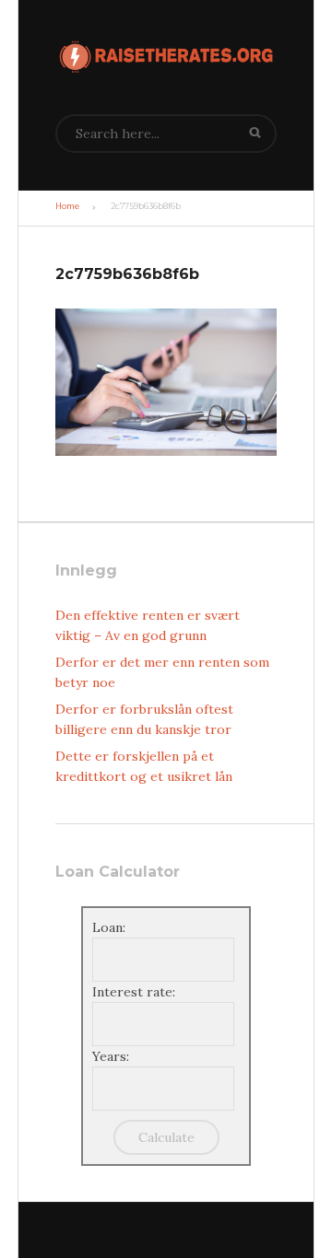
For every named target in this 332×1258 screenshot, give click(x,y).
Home (67, 206)
